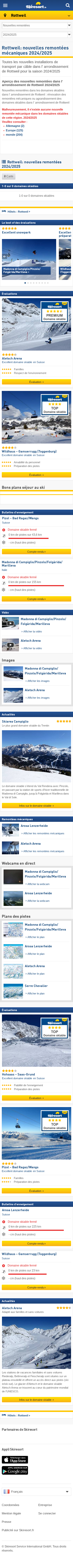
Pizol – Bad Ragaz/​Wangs (20, 518)
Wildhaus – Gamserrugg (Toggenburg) (29, 1254)
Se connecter (47, 1513)
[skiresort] (36, 5)
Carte (9, 176)
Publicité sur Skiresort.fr (18, 1530)
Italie (4, 570)
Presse (6, 1522)
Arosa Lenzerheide (15, 1210)
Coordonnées (10, 1505)
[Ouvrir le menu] (5, 5)
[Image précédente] (4, 256)
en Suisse (39, 362)
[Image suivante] (68, 256)
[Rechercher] (67, 5)
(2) (15, 125)
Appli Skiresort (13, 1449)
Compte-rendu (35, 551)
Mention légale (11, 1513)
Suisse (6, 522)
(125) (14, 130)
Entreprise (45, 1505)
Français (17, 1491)
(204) (14, 134)
